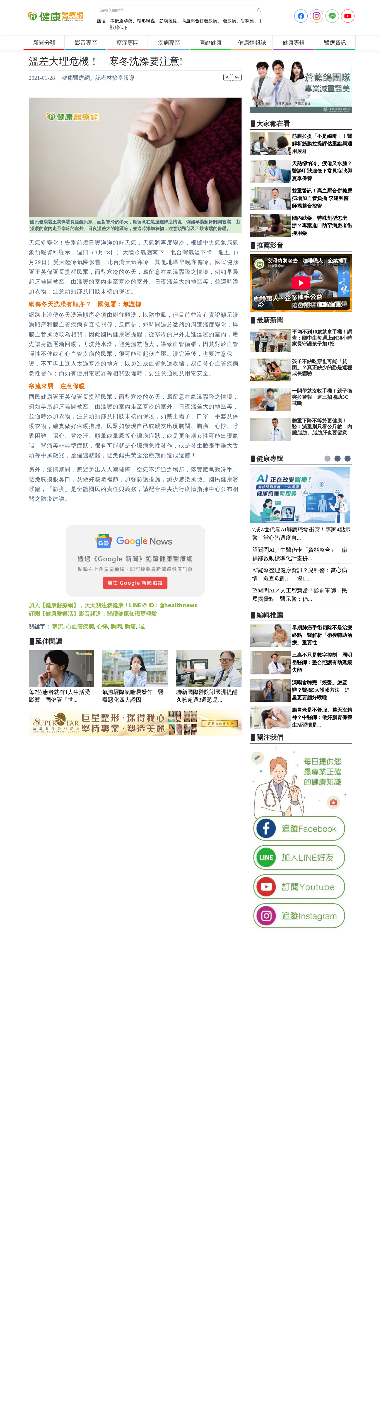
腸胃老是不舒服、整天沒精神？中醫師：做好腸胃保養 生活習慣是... (324, 717)
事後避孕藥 (121, 20)
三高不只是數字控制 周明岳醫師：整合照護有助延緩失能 (322, 662)
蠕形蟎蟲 (146, 20)
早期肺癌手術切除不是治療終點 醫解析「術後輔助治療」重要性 (322, 635)
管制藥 (247, 20)
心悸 (102, 626)
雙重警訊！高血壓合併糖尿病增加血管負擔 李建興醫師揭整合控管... (322, 198)
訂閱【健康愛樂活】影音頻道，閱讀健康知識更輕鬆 (93, 613)
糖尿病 (229, 20)
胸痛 (130, 626)
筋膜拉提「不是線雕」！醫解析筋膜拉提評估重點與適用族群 (322, 143)
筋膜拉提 (168, 20)
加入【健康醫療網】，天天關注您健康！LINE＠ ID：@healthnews (113, 605)
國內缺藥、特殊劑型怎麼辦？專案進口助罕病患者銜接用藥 (322, 225)
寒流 (57, 626)
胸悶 (116, 626)
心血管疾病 (80, 626)
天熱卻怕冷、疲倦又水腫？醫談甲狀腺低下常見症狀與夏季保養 (322, 171)
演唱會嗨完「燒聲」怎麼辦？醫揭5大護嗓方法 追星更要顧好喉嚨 (321, 690)
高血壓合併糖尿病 (199, 20)
